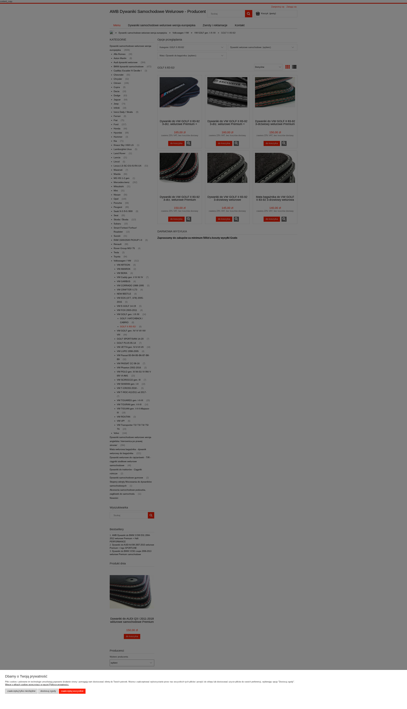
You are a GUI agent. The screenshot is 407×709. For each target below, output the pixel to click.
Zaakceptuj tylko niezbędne (21, 691)
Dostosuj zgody (48, 691)
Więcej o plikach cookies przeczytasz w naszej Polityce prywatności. (37, 684)
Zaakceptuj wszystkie (72, 691)
